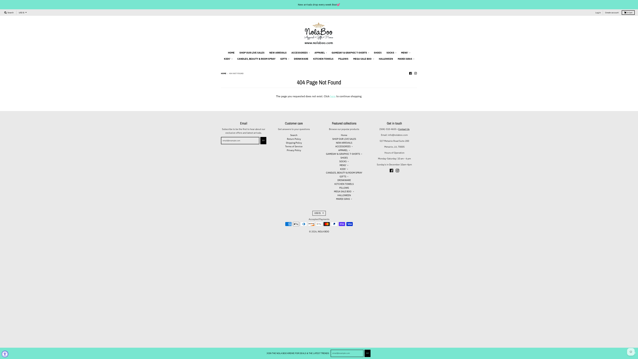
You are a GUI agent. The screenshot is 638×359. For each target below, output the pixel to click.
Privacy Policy (294, 150)
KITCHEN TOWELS (344, 183)
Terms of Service (294, 146)
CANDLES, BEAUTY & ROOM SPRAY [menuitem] (256, 58)
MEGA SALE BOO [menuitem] (362, 58)
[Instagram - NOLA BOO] (415, 73)
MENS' (343, 165)
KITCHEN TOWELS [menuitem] (323, 58)
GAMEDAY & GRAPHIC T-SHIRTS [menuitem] (349, 52)
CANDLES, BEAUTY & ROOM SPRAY (344, 172)
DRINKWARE (344, 180)
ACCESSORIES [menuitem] (299, 52)
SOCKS (343, 161)
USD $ (21, 12)
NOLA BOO (323, 231)
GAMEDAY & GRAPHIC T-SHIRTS (343, 153)
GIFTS (343, 176)
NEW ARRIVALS (344, 142)
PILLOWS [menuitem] (343, 58)
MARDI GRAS (343, 198)
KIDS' (343, 169)
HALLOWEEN (344, 195)
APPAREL (343, 150)
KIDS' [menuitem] (227, 58)
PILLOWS (344, 187)
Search (293, 135)
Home (223, 73)
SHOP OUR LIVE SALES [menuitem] (252, 52)
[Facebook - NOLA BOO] (410, 73)
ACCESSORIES (343, 146)
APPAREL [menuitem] (320, 52)
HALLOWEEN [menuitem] (386, 58)
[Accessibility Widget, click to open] (5, 354)
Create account (612, 12)
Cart (629, 12)
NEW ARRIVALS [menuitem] (278, 52)
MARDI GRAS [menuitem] (405, 58)
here (333, 96)
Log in (598, 12)
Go (367, 353)
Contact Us (404, 129)
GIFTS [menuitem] (283, 58)
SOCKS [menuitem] (390, 52)
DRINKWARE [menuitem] (301, 58)
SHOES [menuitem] (378, 52)
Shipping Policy (294, 142)
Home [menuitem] (231, 52)
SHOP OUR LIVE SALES (344, 138)
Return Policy (294, 138)
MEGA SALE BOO (343, 191)
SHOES (344, 157)
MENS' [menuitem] (404, 52)
